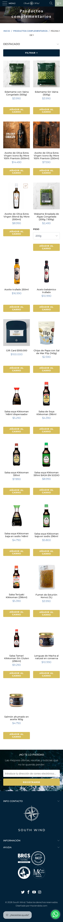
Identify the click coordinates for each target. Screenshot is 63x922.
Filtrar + (31, 52)
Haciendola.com (38, 905)
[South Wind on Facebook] (28, 892)
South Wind (19, 902)
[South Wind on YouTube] (34, 892)
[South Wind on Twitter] (23, 892)
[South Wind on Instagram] (39, 892)
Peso (36, 229)
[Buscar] (51, 3)
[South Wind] (31, 3)
